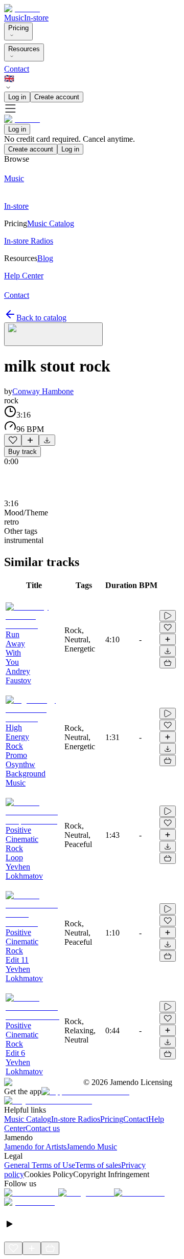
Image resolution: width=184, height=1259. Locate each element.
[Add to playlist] (30, 440)
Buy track (22, 451)
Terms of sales (98, 1165)
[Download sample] (47, 440)
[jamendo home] (22, 8)
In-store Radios (75, 1119)
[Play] (53, 334)
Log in (17, 97)
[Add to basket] (167, 662)
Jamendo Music (91, 1146)
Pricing (18, 28)
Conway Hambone (43, 391)
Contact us (43, 1128)
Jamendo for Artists (35, 1146)
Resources (24, 49)
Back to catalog (41, 317)
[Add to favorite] (12, 440)
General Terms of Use (39, 1165)
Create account (56, 97)
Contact (16, 68)
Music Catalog (27, 1119)
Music (14, 17)
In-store (36, 17)
